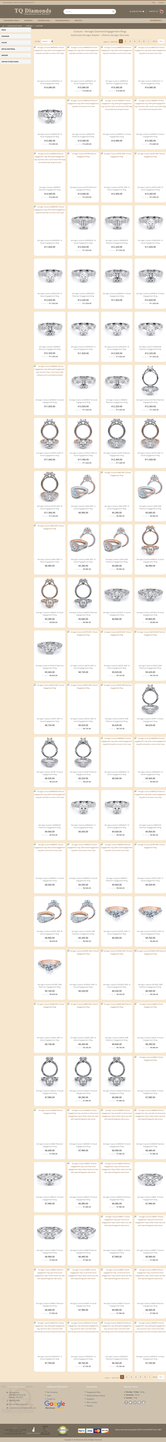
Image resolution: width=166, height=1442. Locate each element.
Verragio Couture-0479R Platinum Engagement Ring (83, 188)
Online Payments (62, 1435)
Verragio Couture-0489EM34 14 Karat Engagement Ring (49, 82)
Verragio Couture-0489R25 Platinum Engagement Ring (117, 879)
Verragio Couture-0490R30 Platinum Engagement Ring (117, 401)
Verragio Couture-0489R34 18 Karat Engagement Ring (150, 135)
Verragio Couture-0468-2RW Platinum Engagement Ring (150, 507)
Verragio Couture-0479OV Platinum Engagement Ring (150, 401)
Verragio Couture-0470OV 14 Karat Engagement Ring (117, 613)
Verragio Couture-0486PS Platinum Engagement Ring (49, 1304)
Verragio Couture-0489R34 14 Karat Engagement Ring (117, 135)
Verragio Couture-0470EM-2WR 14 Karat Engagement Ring (83, 985)
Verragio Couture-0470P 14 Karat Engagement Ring (150, 720)
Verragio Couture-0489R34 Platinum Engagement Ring (50, 188)
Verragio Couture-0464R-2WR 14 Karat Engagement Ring (49, 1038)
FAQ (153, 3)
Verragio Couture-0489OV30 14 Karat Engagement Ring (150, 241)
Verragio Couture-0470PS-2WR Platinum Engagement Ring (50, 985)
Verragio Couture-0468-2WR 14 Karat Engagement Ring (49, 560)
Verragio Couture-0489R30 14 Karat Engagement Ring (117, 294)
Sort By (37, 41)
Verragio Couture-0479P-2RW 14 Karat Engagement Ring (150, 454)
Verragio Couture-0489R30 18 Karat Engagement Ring (150, 294)
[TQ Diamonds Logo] (26, 11)
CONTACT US (153, 11)
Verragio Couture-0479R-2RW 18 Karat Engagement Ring (150, 188)
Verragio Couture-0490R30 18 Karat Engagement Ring (83, 401)
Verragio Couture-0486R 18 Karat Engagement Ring (117, 1304)
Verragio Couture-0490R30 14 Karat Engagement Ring (50, 401)
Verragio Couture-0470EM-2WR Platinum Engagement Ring (150, 985)
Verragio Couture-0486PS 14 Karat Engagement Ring (116, 1251)
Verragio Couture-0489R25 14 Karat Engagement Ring (50, 879)
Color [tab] (4, 42)
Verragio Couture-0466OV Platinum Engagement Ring (117, 1092)
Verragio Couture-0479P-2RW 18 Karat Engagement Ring (49, 507)
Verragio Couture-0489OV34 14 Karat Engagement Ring (150, 82)
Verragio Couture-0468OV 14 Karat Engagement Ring (150, 560)
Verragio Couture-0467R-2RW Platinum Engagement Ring (150, 666)
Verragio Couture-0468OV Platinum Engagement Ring (83, 613)
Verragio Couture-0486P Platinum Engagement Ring (83, 1251)
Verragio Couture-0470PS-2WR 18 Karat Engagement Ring (150, 932)
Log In (161, 3)
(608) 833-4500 (137, 11)
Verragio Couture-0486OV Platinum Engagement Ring (117, 1198)
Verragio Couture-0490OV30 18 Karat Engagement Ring (117, 348)
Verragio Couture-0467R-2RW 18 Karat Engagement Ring (117, 666)
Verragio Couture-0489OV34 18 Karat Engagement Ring (49, 135)
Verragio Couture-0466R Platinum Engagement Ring (49, 1145)
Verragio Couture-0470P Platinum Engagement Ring (83, 773)
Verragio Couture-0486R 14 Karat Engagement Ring (83, 1304)
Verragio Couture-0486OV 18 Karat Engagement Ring (83, 1198)
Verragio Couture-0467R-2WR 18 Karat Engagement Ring (83, 720)
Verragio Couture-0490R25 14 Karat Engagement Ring (150, 1357)
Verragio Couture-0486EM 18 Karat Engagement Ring (117, 1145)
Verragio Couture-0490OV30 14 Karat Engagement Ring (83, 348)
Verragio (29, 26)
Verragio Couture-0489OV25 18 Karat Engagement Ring (117, 826)
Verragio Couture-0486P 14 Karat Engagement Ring (150, 1198)
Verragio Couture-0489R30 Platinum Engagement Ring (50, 348)
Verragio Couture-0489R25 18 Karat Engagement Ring (83, 879)
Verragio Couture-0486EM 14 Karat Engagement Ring (83, 1145)
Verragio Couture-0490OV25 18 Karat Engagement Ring (83, 1357)
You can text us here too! (18, 1404)
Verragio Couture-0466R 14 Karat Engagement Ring (150, 1092)
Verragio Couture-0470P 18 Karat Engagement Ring (50, 773)
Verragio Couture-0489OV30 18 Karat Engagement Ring (49, 294)
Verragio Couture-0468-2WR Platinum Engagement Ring (117, 560)
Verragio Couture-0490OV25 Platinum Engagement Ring (117, 1357)
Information (155, 20)
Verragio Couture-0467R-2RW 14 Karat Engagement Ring (83, 666)
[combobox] (89, 11)
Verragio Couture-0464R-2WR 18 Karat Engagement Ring (83, 1038)
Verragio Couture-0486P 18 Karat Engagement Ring (50, 1251)
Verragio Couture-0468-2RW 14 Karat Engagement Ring (83, 507)
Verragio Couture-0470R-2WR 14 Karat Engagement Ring (150, 879)
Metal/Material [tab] (8, 49)
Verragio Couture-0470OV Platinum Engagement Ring (50, 666)
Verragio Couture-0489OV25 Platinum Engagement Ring (150, 826)
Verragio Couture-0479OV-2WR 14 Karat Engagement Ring (49, 454)
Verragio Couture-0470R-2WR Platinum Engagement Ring (83, 932)
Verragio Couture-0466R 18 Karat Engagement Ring (150, 1038)
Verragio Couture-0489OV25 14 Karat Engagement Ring (83, 826)
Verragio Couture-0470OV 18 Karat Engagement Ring (150, 613)
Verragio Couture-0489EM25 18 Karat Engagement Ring (150, 773)
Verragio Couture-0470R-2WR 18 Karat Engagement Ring (49, 932)
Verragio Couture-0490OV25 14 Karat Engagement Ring (49, 1357)
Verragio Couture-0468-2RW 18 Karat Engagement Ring (117, 507)
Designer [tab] (5, 36)
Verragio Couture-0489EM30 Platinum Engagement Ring (116, 241)
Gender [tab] (4, 55)
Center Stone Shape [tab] (9, 62)
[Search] (113, 11)
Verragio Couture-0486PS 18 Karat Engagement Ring (150, 1251)
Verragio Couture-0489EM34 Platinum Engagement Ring (116, 82)
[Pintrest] (139, 1403)
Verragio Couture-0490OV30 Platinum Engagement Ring (150, 348)
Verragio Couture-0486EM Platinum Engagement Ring (150, 1145)
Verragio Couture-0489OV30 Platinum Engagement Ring (83, 294)
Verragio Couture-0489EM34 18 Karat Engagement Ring (83, 82)
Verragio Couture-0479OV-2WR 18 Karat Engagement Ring (83, 454)
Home (3, 26)
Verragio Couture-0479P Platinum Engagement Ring (116, 454)
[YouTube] (143, 1403)
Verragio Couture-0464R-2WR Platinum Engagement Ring (116, 1038)
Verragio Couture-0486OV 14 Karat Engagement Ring (49, 1198)
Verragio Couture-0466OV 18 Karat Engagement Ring (83, 1092)
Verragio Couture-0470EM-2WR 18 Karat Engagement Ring (116, 985)
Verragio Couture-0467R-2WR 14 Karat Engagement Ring (49, 720)
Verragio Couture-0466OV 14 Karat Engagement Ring (49, 1092)
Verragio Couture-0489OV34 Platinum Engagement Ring (83, 135)
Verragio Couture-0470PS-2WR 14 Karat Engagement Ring (117, 932)
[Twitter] (130, 1403)
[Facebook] (126, 1403)
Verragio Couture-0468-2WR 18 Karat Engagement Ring (83, 560)
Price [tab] (3, 30)
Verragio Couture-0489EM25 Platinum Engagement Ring (49, 826)
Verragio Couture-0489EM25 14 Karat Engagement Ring (116, 773)
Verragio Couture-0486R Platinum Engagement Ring (150, 1304)
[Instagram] (135, 1403)
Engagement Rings (15, 26)
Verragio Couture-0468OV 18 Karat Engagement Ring (49, 613)
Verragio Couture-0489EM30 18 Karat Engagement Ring (83, 241)
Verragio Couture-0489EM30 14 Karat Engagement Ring (49, 241)
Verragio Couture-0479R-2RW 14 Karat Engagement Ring (117, 188)
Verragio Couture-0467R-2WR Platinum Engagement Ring (116, 720)
